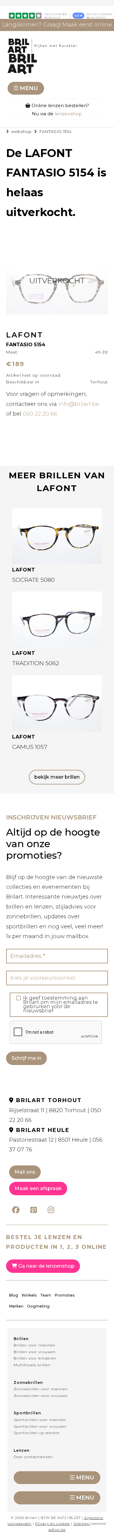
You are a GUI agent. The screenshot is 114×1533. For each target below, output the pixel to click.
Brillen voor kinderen (35, 1358)
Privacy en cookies (52, 1523)
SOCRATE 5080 (33, 579)
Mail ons (25, 1172)
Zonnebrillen (28, 1382)
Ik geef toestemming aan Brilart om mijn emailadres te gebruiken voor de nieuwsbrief (60, 1004)
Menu (29, 88)
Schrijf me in (26, 1058)
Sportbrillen (27, 1413)
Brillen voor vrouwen (35, 1352)
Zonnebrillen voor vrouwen (41, 1395)
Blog (13, 1295)
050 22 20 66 (40, 413)
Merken (16, 1306)
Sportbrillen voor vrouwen (40, 1426)
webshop (21, 131)
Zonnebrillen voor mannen (41, 1389)
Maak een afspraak (38, 1188)
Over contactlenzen (33, 1456)
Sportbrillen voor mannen (40, 1419)
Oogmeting (38, 1306)
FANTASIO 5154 (55, 131)
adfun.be (57, 1530)
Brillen (21, 1338)
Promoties (64, 1295)
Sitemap (81, 1523)
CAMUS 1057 (29, 746)
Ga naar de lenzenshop (45, 1266)
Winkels (29, 1295)
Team (45, 1295)
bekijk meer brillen (57, 777)
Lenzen (21, 1450)
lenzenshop (68, 114)
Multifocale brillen (32, 1365)
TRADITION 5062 (35, 663)
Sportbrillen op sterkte (37, 1432)
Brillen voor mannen (34, 1345)
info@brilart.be (78, 404)
